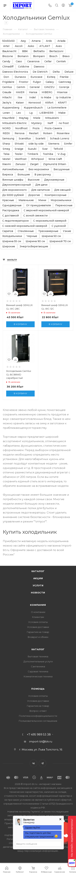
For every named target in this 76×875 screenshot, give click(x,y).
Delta (56, 71)
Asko (31, 46)
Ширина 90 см (35, 241)
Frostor (23, 82)
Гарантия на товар (38, 632)
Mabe (62, 112)
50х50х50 (8, 40)
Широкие (8, 246)
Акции (38, 578)
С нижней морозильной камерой (24, 225)
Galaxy (50, 82)
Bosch (53, 56)
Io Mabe (46, 97)
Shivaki (19, 143)
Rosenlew (63, 133)
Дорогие (34, 195)
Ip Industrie (63, 97)
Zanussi (20, 164)
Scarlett (40, 138)
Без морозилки (38, 169)
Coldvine (23, 66)
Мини (42, 200)
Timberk (32, 154)
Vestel (6, 159)
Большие (23, 174)
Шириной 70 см (60, 241)
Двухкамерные (54, 179)
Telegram (42, 763)
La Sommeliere (56, 107)
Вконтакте (33, 763)
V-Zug (61, 154)
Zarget (34, 164)
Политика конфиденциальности (38, 715)
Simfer (68, 143)
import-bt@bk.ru (40, 741)
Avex (59, 46)
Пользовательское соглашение (38, 720)
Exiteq (51, 77)
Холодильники (12, 236)
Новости (38, 592)
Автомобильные (13, 169)
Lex (18, 112)
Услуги (38, 585)
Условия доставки (38, 627)
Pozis (36, 128)
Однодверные (12, 205)
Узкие (67, 231)
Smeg (6, 148)
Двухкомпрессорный (16, 184)
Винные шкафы (12, 179)
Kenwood (34, 102)
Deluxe (69, 71)
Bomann (22, 56)
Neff (50, 123)
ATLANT (44, 46)
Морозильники (61, 200)
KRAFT (62, 102)
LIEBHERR (46, 112)
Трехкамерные (48, 231)
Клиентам (38, 617)
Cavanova (33, 61)
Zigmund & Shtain (54, 164)
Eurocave (36, 77)
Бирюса (7, 174)
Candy (6, 61)
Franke (64, 77)
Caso (19, 61)
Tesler (19, 154)
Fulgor (37, 82)
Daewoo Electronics (15, 71)
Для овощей (62, 189)
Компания (38, 604)
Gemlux (7, 87)
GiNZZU (49, 87)
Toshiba (48, 154)
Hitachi (6, 97)
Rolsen (47, 133)
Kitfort (49, 102)
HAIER (20, 92)
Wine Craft (55, 159)
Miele (36, 118)
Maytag (23, 118)
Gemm (21, 87)
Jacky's (6, 102)
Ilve (20, 97)
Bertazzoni (56, 51)
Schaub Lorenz (59, 138)
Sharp (6, 143)
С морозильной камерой (49, 220)
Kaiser (20, 102)
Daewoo (39, 66)
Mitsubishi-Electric (14, 123)
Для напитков (40, 189)
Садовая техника (38, 671)
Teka (6, 154)
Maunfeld (8, 118)
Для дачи (41, 184)
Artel (6, 46)
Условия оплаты (38, 622)
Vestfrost (21, 159)
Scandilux (25, 138)
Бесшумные (62, 169)
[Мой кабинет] (63, 5)
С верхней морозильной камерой (46, 210)
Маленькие (26, 200)
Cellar (48, 61)
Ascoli (18, 46)
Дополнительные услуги (38, 661)
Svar (45, 148)
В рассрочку (42, 174)
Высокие (34, 179)
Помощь (38, 688)
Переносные (63, 205)
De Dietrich (40, 71)
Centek (61, 61)
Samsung (8, 138)
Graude (6, 92)
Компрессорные (55, 195)
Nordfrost (21, 128)
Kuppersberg (10, 107)
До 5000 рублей (13, 195)
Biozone (7, 56)
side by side (36, 143)
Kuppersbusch (33, 107)
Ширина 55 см (11, 241)
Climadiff (7, 66)
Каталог (38, 571)
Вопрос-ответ (38, 710)
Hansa (33, 92)
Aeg (23, 40)
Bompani (39, 56)
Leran (6, 112)
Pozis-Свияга (53, 128)
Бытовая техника (38, 656)
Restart (34, 133)
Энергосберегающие (34, 246)
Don (6, 77)
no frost (64, 123)
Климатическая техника (38, 676)
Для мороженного (14, 189)
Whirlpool (37, 159)
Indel (32, 97)
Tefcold (58, 148)
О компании (38, 612)
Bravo (66, 56)
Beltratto (39, 51)
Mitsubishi (52, 118)
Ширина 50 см (51, 236)
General (35, 87)
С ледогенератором (15, 220)
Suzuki (32, 148)
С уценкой (59, 225)
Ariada (61, 40)
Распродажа (10, 210)
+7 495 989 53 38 (39, 734)
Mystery (36, 123)
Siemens (53, 143)
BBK (25, 51)
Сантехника (38, 666)
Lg (31, 112)
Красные (8, 200)
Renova (19, 133)
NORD (6, 128)
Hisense (62, 92)
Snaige (19, 148)
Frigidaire (8, 82)
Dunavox (20, 77)
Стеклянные (26, 231)
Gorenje (64, 87)
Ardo (49, 40)
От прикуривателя (38, 205)
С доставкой (10, 215)
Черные (32, 236)
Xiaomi (6, 164)
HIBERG (47, 92)
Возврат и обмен (38, 637)
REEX (6, 133)
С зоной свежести (35, 215)
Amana (36, 40)
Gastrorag (65, 82)
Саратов (7, 231)
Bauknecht (9, 51)
